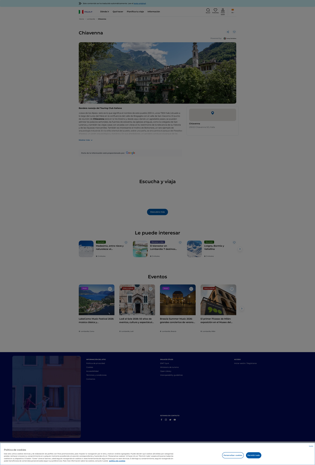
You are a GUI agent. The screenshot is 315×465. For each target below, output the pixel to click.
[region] (157, 454)
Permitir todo (253, 455)
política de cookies (117, 461)
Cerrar (311, 446)
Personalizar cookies (233, 455)
